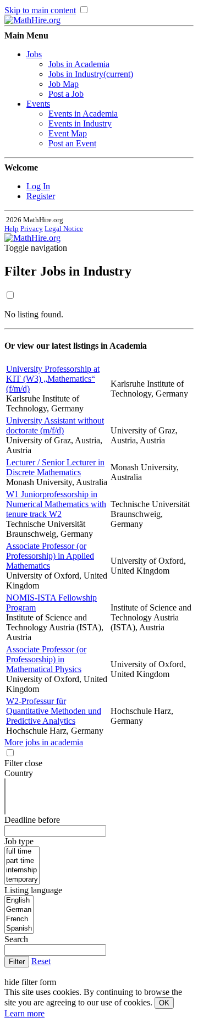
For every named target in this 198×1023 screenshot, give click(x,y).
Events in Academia (83, 113)
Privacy (31, 228)
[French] (19, 919)
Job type (19, 841)
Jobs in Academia (78, 64)
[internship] (22, 870)
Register (40, 196)
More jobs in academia (43, 742)
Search (16, 939)
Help (11, 228)
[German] (19, 910)
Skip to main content (40, 10)
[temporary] (22, 879)
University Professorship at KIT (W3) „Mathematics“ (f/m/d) (53, 378)
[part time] (22, 861)
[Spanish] (19, 928)
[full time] (22, 851)
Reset (41, 961)
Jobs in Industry (90, 74)
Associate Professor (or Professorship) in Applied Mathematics (50, 555)
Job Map (63, 84)
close (33, 763)
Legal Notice (64, 228)
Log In (38, 186)
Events (38, 103)
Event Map (67, 133)
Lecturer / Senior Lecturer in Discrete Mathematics (55, 467)
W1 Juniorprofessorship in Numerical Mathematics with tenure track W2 (56, 504)
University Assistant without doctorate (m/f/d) (55, 425)
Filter (22, 271)
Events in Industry (80, 123)
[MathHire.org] (32, 20)
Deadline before (32, 819)
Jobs (34, 54)
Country (18, 773)
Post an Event (72, 143)
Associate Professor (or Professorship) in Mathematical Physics (46, 659)
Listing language (33, 890)
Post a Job (66, 93)
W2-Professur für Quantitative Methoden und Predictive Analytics (53, 710)
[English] (19, 900)
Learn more (24, 1013)
